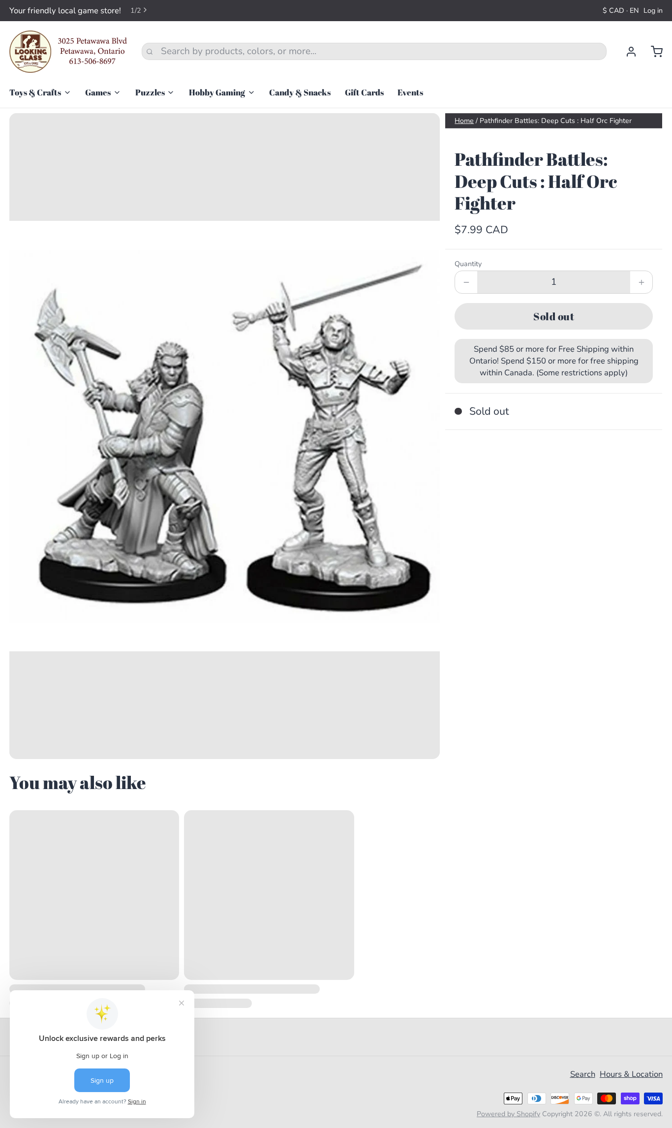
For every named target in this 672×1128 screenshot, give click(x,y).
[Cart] (652, 52)
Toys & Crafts (35, 92)
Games (98, 92)
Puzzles (150, 92)
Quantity (468, 264)
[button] (554, 316)
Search (582, 1074)
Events (410, 92)
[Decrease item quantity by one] (466, 282)
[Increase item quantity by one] (641, 282)
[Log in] (626, 52)
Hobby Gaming (217, 92)
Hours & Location (631, 1074)
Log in (653, 10)
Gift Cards (364, 92)
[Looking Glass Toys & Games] (68, 51)
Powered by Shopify (508, 1114)
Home (464, 120)
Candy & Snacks (300, 92)
